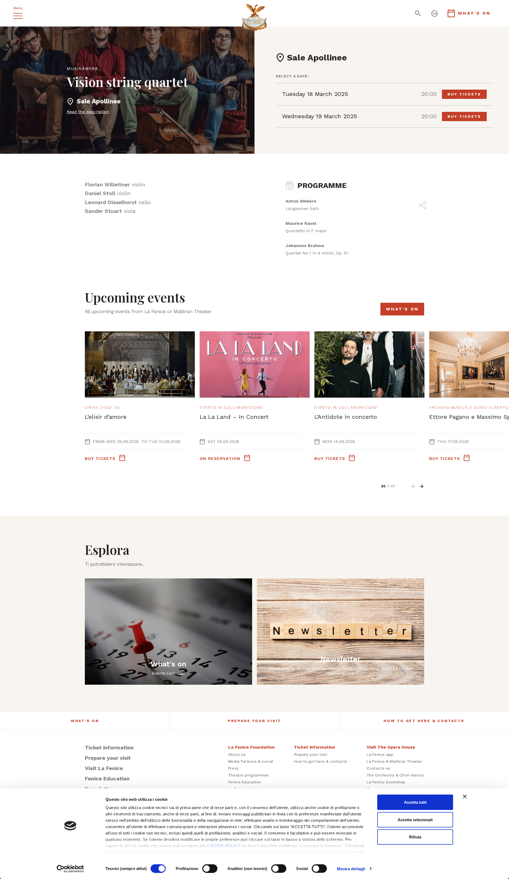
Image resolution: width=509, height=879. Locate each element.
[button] (413, 486)
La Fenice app (380, 754)
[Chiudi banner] (465, 796)
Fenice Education (107, 778)
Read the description (88, 111)
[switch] (209, 868)
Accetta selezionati (415, 819)
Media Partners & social (250, 761)
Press (233, 768)
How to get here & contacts (424, 721)
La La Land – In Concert (234, 417)
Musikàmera (82, 68)
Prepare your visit (254, 721)
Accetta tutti (415, 802)
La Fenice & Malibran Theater (395, 761)
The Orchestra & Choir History (395, 775)
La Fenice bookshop (386, 782)
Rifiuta (415, 837)
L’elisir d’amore (105, 417)
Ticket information (109, 747)
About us (236, 754)
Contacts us (378, 768)
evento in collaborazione (231, 407)
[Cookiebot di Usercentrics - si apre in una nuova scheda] (70, 869)
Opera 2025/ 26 (102, 407)
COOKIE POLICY (224, 845)
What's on (402, 308)
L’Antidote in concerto (345, 417)
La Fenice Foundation (251, 747)
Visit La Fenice (104, 768)
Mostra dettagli (351, 868)
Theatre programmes (248, 775)
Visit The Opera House (391, 747)
